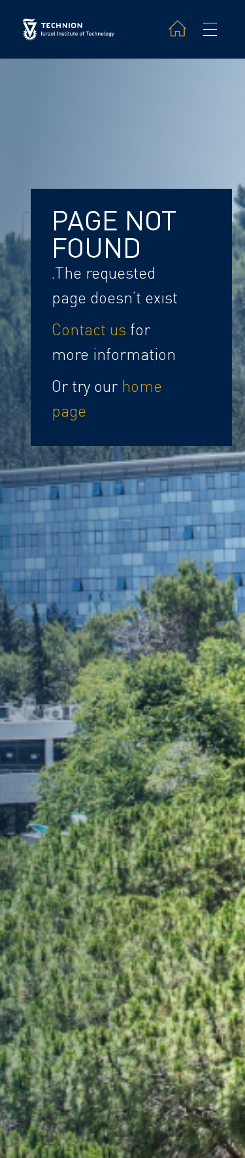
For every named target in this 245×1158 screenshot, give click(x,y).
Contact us (89, 329)
